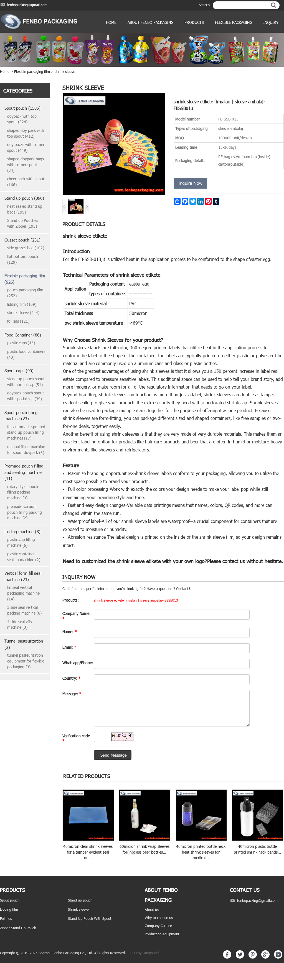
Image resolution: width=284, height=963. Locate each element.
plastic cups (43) (21, 342)
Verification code (76, 738)
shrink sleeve (65, 71)
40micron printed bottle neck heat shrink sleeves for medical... (200, 852)
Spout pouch (9, 900)
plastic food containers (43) (26, 354)
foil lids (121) (18, 321)
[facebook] (227, 957)
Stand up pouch (80, 900)
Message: (72, 693)
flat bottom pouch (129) (22, 259)
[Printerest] (252, 957)
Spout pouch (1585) (22, 108)
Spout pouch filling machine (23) (20, 415)
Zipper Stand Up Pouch (18, 928)
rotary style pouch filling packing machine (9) (22, 492)
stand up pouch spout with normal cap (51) (26, 381)
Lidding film (9, 909)
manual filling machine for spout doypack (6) (26, 449)
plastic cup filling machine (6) (21, 542)
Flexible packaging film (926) (24, 278)
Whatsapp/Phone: (76, 662)
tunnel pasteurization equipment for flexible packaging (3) (25, 661)
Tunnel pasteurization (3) (23, 644)
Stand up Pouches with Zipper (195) (22, 223)
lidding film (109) (21, 304)
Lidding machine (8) (22, 531)
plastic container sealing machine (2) (23, 556)
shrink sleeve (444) (23, 312)
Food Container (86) (22, 334)
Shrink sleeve (78, 909)
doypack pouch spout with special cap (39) (25, 396)
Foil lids (6, 918)
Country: (71, 678)
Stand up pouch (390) (24, 198)
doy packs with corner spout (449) (25, 147)
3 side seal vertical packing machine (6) (24, 610)
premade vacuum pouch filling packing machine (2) (24, 512)
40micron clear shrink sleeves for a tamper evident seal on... (88, 852)
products (194, 22)
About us (152, 909)
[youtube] (278, 957)
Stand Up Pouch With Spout (89, 918)
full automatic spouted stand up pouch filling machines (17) (26, 432)
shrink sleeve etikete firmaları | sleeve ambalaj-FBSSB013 (136, 600)
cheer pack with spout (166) (25, 181)
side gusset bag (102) (25, 247)
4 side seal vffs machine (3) (19, 624)
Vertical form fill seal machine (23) (22, 576)
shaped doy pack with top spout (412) (25, 133)
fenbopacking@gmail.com (27, 4)
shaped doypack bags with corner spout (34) (25, 164)
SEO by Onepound (144, 953)
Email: (69, 647)
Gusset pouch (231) (22, 239)
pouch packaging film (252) (25, 292)
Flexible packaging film (32, 71)
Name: (69, 631)
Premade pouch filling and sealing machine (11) (23, 472)
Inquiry (270, 22)
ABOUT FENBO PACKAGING (150, 22)
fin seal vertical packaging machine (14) (23, 593)
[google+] (265, 957)
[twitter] (240, 957)
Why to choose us (159, 917)
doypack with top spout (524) (22, 119)
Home (111, 22)
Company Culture (158, 925)
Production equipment (162, 934)
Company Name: (76, 616)
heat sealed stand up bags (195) (24, 209)
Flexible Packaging (233, 22)
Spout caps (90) (19, 370)
